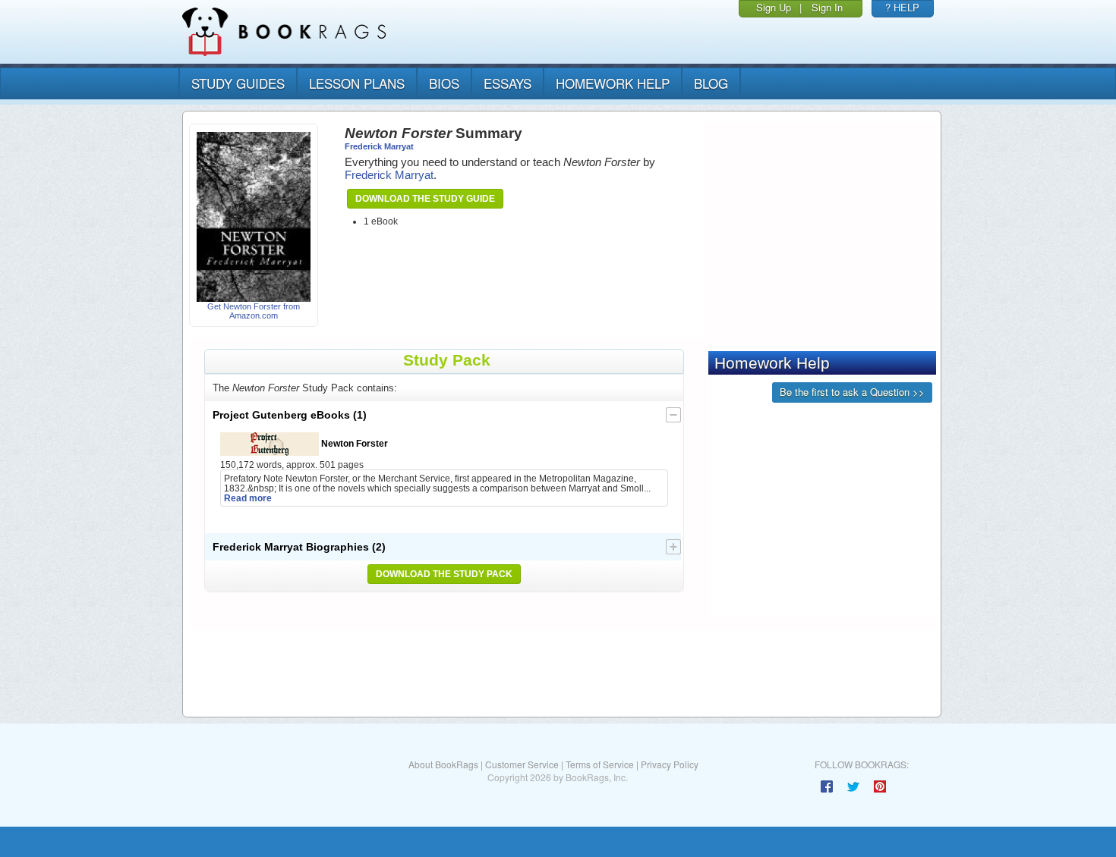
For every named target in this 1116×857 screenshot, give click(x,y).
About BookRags (443, 764)
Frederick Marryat (379, 146)
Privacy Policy (669, 764)
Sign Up (773, 7)
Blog (711, 83)
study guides (238, 83)
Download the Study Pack (444, 574)
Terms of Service (600, 764)
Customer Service (522, 764)
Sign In (827, 7)
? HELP (902, 7)
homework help (613, 83)
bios (444, 83)
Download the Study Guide (425, 198)
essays (507, 83)
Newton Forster (353, 443)
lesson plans (357, 83)
